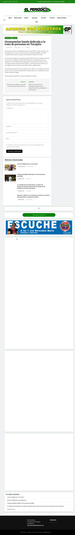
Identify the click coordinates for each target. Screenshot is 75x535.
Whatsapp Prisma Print (39, 215)
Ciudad (26, 17)
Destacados (18, 17)
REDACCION (9, 47)
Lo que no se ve (11, 509)
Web (7, 138)
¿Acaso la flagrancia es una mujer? (27, 164)
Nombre (9, 126)
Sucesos (34, 17)
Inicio (10, 17)
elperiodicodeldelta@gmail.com (35, 525)
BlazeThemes (47, 532)
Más (36, 22)
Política (52, 17)
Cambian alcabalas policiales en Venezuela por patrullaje (20, 503)
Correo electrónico (12, 132)
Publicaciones (61, 17)
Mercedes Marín (22, 166)
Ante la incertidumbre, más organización (16, 500)
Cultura (43, 17)
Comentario (10, 108)
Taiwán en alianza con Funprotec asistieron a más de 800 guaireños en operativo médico (33, 196)
